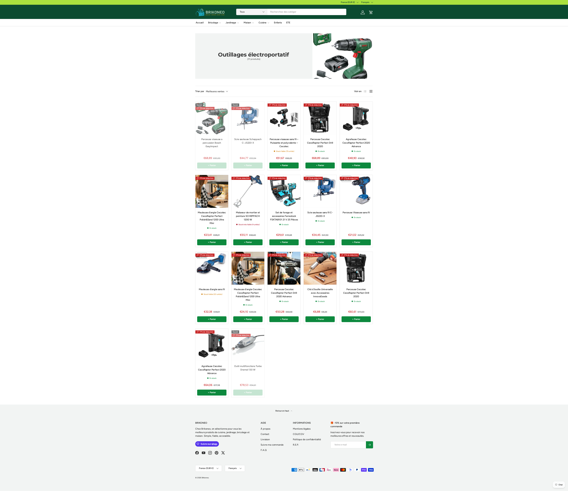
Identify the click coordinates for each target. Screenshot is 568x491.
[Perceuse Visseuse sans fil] (356, 191)
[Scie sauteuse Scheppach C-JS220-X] (247, 118)
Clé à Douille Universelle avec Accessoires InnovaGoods (320, 293)
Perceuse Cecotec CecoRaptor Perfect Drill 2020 (320, 143)
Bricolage (213, 22)
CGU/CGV (298, 434)
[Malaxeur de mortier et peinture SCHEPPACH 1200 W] (247, 191)
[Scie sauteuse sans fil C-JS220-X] (320, 191)
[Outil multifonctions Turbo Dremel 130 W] (247, 345)
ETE (288, 22)
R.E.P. (296, 444)
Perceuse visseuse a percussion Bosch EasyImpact (211, 143)
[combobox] (291, 12)
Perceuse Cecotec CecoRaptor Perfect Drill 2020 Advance (284, 293)
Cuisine (262, 22)
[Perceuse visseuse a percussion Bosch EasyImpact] (211, 118)
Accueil (200, 22)
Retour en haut (282, 411)
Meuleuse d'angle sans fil (212, 289)
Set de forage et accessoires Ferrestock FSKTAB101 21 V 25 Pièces (284, 216)
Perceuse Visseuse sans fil (356, 212)
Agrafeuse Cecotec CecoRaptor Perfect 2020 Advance (356, 143)
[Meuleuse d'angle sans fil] (211, 268)
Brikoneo (205, 478)
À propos (265, 428)
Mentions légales (301, 428)
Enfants (278, 22)
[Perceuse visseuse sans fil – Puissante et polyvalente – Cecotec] (284, 118)
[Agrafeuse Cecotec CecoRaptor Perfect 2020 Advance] (356, 118)
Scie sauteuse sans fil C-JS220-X (320, 214)
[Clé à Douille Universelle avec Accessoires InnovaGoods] (320, 268)
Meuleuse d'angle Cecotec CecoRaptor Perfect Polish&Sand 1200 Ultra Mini (212, 218)
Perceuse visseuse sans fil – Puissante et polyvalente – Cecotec (284, 143)
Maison (247, 22)
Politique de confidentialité (307, 439)
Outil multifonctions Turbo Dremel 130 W (248, 368)
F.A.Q (264, 450)
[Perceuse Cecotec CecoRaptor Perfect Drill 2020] (320, 118)
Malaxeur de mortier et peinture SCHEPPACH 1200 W (248, 216)
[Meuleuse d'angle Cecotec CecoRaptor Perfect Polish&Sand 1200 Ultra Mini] (211, 191)
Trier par (199, 91)
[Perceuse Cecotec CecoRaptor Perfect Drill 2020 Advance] (284, 268)
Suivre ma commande (272, 444)
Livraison (265, 439)
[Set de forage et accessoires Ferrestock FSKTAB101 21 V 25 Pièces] (284, 191)
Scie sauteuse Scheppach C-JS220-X (247, 141)
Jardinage (231, 22)
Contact (265, 434)
